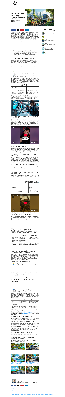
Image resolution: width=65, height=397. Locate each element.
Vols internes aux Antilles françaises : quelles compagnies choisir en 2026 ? (50, 45)
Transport (40, 3)
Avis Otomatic (42, 394)
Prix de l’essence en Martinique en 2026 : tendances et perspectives (50, 33)
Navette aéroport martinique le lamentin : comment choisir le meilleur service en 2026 (49, 41)
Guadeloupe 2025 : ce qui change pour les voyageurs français (20, 390)
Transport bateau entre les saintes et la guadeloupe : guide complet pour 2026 (49, 53)
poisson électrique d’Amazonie (26, 313)
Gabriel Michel (13, 20)
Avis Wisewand (34, 394)
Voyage (37, 3)
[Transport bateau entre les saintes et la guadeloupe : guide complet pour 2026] (18, 358)
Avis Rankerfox (29, 394)
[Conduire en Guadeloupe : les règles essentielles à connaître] (18, 347)
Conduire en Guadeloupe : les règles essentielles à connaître (50, 37)
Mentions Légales (17, 394)
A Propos (22, 394)
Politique (13, 394)
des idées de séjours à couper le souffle (20, 248)
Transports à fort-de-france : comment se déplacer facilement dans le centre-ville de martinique (32, 375)
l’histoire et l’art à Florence (28, 312)
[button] (52, 4)
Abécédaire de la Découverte (49, 394)
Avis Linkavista (38, 394)
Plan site (25, 394)
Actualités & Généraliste (46, 3)
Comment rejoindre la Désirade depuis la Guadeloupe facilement (49, 49)
